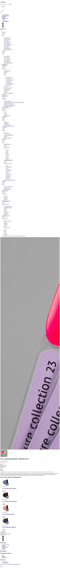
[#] (10, 4)
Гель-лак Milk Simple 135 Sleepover (9, 488)
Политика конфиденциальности (15, 564)
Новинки (3, 17)
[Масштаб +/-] (3, 566)
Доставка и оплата (5, 18)
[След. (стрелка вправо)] (1, 567)
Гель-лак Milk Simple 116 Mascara (9, 527)
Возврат (3, 548)
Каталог (3, 545)
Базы (3, 555)
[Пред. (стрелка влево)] (0, 567)
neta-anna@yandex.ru (5, 21)
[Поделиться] (1, 566)
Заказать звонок (3, 28)
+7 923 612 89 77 (5, 20)
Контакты (3, 19)
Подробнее (4, 491)
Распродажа (4, 16)
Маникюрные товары (5, 15)
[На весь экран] (2, 566)
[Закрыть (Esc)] (0, 566)
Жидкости (3, 557)
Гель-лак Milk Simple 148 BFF (8, 514)
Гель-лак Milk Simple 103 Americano (9, 501)
